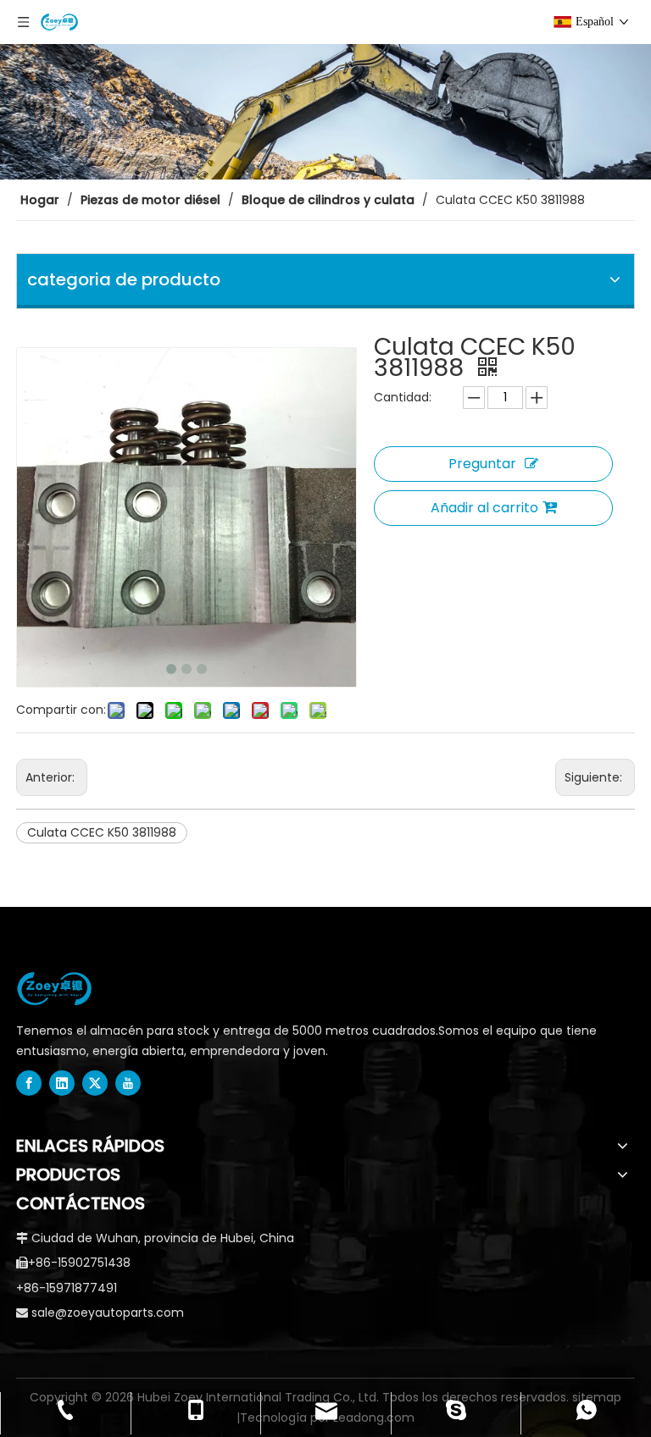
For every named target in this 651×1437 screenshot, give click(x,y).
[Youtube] (128, 1083)
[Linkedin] (62, 1083)
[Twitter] (95, 1083)
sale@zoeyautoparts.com (107, 1312)
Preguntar (482, 463)
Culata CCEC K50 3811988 (101, 832)
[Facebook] (29, 1083)
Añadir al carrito (484, 507)
